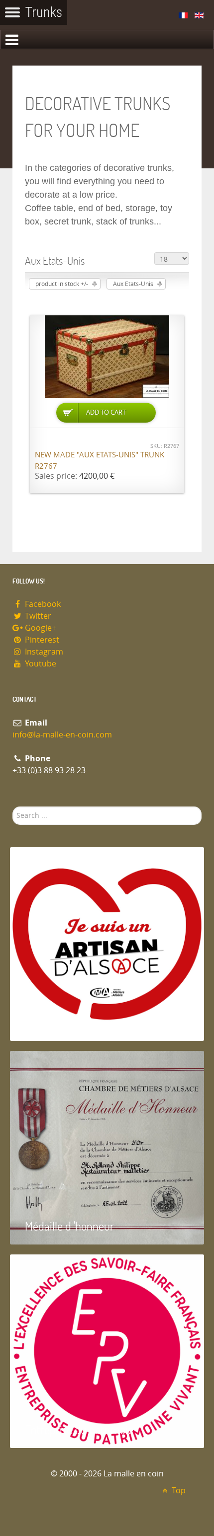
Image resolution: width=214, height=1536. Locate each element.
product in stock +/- (61, 284)
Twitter (37, 616)
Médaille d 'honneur (69, 1226)
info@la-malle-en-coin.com (62, 734)
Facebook (42, 604)
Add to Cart (106, 412)
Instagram (43, 652)
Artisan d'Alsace (60, 1022)
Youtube (39, 663)
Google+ (39, 628)
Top (178, 1490)
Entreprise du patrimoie (79, 1429)
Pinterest (41, 640)
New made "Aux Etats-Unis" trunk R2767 (99, 460)
